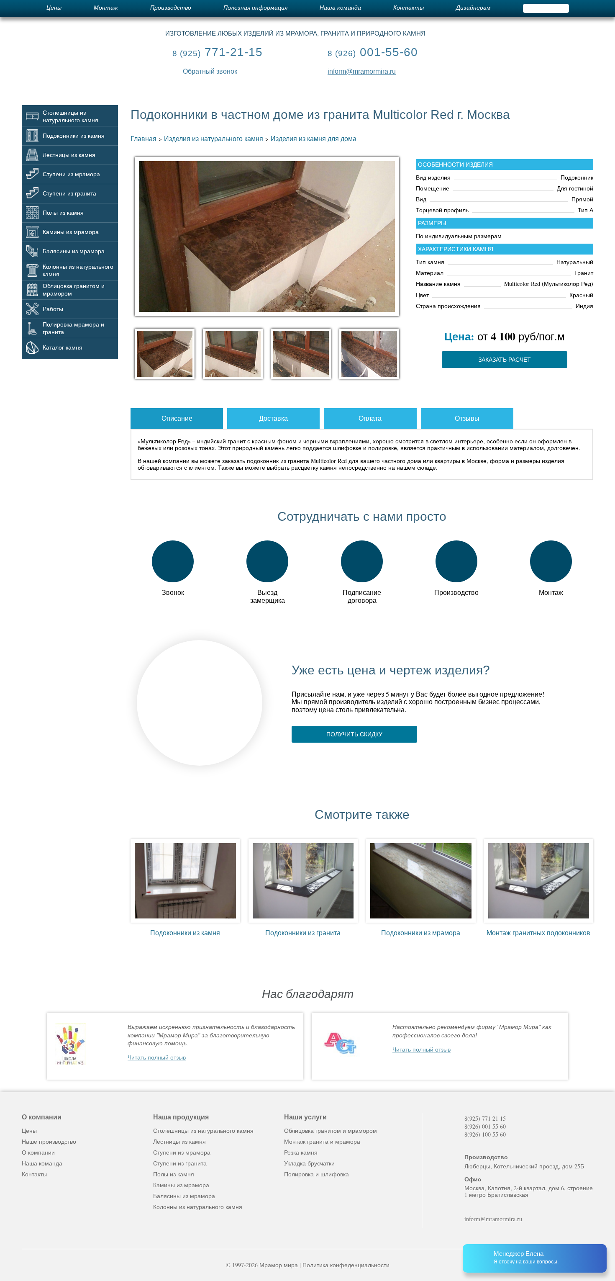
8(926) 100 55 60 (485, 1134)
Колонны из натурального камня (197, 1207)
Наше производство (49, 1141)
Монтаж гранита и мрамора (322, 1141)
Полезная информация (255, 8)
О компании (38, 1152)
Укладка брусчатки (309, 1163)
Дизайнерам (473, 8)
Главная (143, 138)
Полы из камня (173, 1174)
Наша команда (340, 8)
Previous (29, 1046)
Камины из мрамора (181, 1185)
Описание (176, 418)
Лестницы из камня (179, 1141)
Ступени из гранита (180, 1163)
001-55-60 (373, 52)
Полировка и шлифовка (316, 1174)
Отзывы (467, 418)
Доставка (273, 418)
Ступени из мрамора (181, 1152)
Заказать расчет (504, 359)
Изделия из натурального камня (213, 138)
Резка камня (301, 1152)
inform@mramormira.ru (362, 71)
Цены (54, 8)
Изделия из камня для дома (313, 138)
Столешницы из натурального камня (203, 1130)
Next (586, 1046)
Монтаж (106, 8)
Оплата (370, 418)
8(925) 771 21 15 (485, 1118)
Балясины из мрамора (184, 1196)
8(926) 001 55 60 (485, 1126)
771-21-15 (217, 52)
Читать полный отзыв (157, 1057)
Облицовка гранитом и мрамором (330, 1130)
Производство (170, 8)
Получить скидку (354, 734)
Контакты (408, 8)
